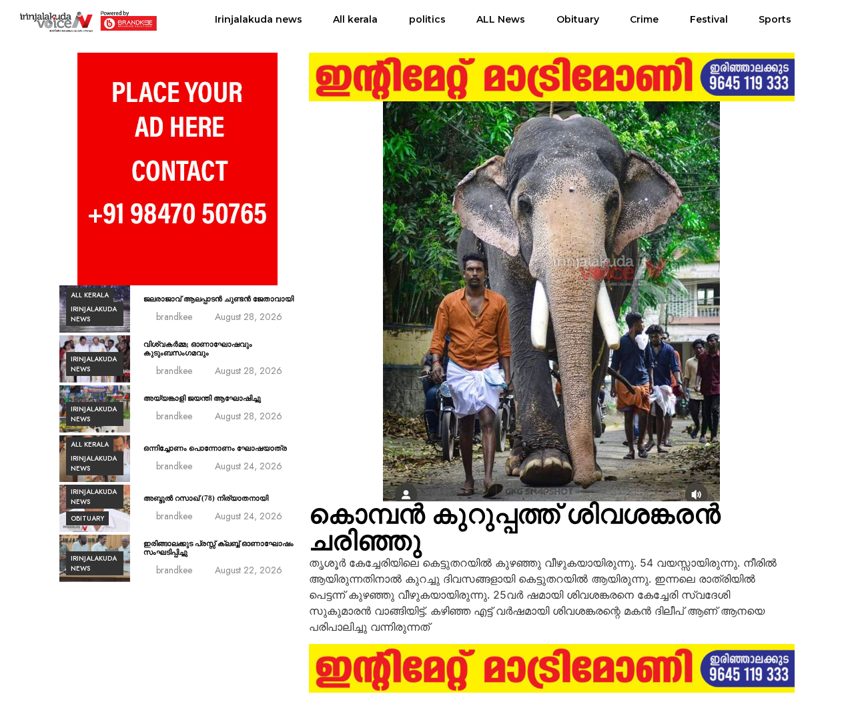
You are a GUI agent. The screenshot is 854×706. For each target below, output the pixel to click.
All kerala (355, 19)
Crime (644, 19)
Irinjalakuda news (258, 19)
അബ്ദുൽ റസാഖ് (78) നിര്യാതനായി (205, 498)
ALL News (500, 19)
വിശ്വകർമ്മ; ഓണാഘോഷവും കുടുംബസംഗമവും (197, 348)
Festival (709, 19)
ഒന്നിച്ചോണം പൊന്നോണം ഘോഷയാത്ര (215, 448)
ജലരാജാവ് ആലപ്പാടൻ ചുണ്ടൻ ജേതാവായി (218, 299)
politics (427, 19)
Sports (775, 19)
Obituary (577, 19)
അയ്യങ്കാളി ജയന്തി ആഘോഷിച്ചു (202, 398)
